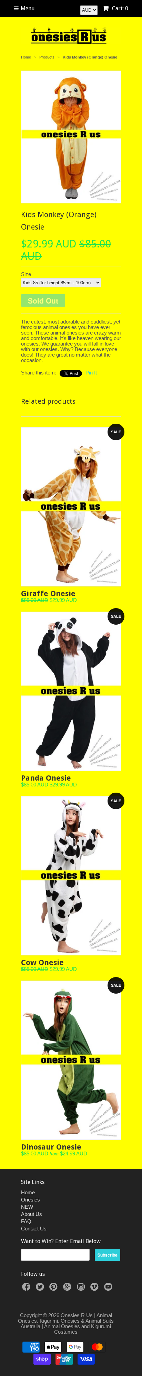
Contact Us (34, 1228)
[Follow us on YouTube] (109, 1289)
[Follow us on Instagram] (82, 1289)
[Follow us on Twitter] (41, 1289)
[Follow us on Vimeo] (95, 1289)
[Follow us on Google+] (68, 1289)
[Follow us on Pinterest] (54, 1289)
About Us (31, 1214)
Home (28, 1192)
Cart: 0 (119, 8)
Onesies (30, 1200)
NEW (27, 1207)
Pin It (91, 372)
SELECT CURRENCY (63, 8)
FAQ (26, 1221)
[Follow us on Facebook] (27, 1289)
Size (26, 274)
